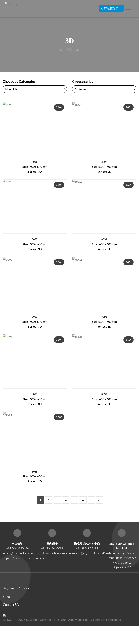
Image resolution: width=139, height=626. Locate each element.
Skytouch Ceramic (16, 588)
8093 (35, 316)
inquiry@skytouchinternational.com (17, 553)
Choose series (82, 81)
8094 (104, 239)
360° (59, 107)
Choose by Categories (19, 81)
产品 (69, 49)
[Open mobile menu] (128, 8)
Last (99, 500)
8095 (35, 239)
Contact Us (11, 604)
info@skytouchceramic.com (54, 553)
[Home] (122, 533)
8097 (104, 161)
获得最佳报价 (110, 8)
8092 (104, 316)
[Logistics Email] (87, 533)
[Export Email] (17, 533)
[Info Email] (52, 533)
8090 (104, 394)
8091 (35, 394)
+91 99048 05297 (87, 548)
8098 (35, 161)
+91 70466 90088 (52, 548)
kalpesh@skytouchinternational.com (25, 558)
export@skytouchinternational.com (94, 553)
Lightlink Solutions (108, 619)
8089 (35, 471)
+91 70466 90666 (17, 548)
